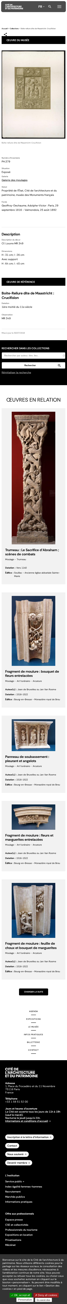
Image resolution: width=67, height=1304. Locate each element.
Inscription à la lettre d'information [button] (28, 1137)
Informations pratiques (18, 1201)
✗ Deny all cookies (46, 1295)
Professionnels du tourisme (21, 1229)
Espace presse (14, 1219)
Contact (33, 1050)
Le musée (33, 1027)
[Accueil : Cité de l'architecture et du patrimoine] (14, 7)
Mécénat (10, 1245)
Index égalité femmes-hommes (23, 1186)
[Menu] (59, 6)
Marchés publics (15, 1196)
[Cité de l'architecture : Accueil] (21, 1077)
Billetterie (33, 1042)
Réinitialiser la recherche (16, 372)
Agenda (33, 1011)
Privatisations (13, 1240)
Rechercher (50, 6)
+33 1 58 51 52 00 (16, 1101)
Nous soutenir (15, 1154)
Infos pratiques (33, 1034)
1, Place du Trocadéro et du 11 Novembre (30, 1086)
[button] (33, 365)
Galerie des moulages (14, 180)
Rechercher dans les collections (25, 348)
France (9, 1092)
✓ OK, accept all (20, 1295)
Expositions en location (19, 1234)
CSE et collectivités (16, 1224)
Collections (14, 28)
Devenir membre (17, 1162)
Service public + (14, 1181)
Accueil (5, 28)
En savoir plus (43, 1300)
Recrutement (13, 1191)
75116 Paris (12, 1089)
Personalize (25, 1299)
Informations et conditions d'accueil (26, 1121)
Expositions (33, 1019)
